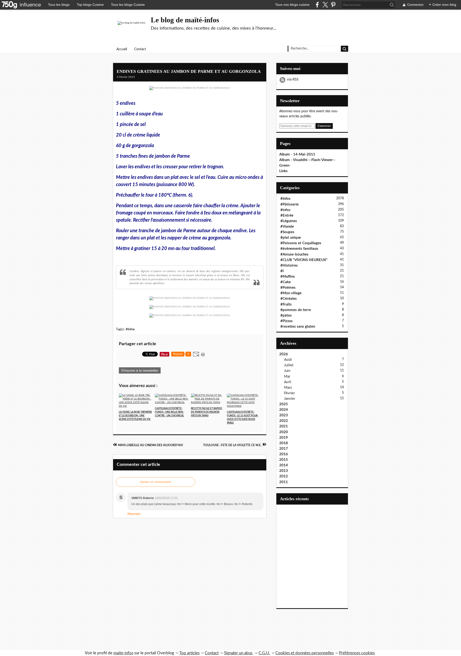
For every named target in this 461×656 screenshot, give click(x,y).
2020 (283, 432)
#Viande (287, 226)
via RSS (292, 79)
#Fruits (286, 304)
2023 (283, 415)
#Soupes (287, 232)
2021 (283, 426)
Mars (288, 387)
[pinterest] (333, 4)
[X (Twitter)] (325, 4)
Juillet (288, 365)
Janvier (289, 398)
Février (289, 393)
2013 (283, 471)
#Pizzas (286, 321)
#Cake (285, 282)
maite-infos (123, 653)
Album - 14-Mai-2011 (297, 154)
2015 (283, 460)
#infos (285, 210)
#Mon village (291, 293)
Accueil (121, 49)
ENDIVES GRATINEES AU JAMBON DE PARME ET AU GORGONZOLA (189, 71)
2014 (283, 465)
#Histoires (289, 265)
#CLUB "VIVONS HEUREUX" (304, 260)
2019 (283, 437)
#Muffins (287, 276)
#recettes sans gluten (297, 326)
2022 (283, 421)
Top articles (189, 653)
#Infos (130, 329)
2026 (283, 354)
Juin (287, 371)
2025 (283, 404)
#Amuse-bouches (294, 254)
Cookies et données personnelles (304, 653)
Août (288, 360)
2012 (283, 476)
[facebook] (317, 4)
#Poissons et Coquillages (300, 243)
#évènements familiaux (299, 248)
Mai (287, 376)
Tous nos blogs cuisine (292, 4)
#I (282, 271)
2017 (283, 448)
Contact (140, 49)
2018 (283, 443)
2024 (283, 410)
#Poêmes (288, 287)
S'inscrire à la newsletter (139, 370)
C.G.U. (264, 653)
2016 (283, 454)
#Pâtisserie (289, 204)
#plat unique (290, 237)
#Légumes (288, 221)
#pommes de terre (295, 310)
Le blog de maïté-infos (185, 20)
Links (283, 171)
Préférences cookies (357, 653)
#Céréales (288, 298)
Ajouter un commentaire (155, 482)
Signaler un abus (238, 653)
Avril (287, 382)
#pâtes (286, 315)
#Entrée (286, 215)
